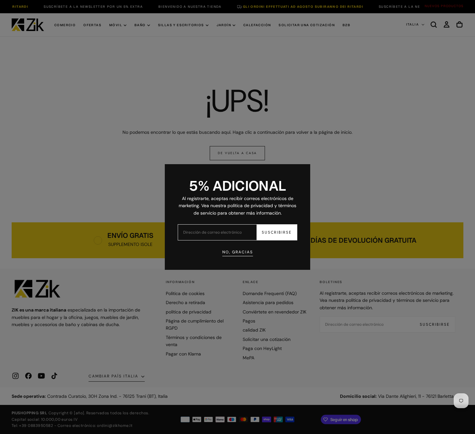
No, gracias (237, 252)
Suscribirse (277, 232)
